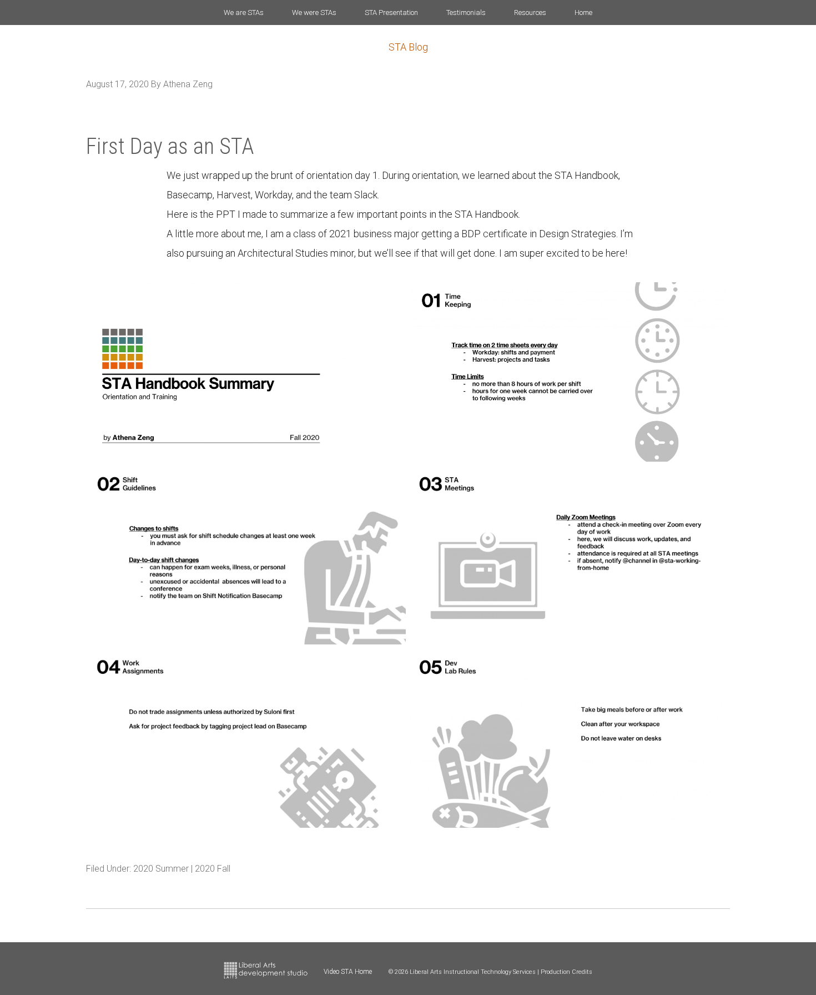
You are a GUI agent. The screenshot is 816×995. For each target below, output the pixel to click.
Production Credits (566, 972)
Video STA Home (348, 972)
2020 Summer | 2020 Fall (181, 868)
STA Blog (408, 47)
